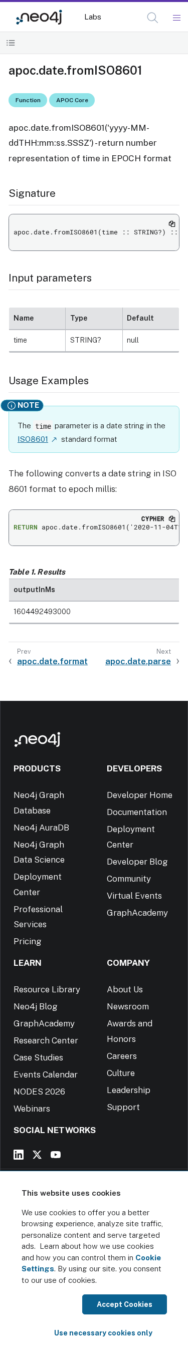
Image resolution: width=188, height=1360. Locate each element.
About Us (125, 989)
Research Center (46, 1040)
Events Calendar (46, 1074)
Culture (121, 1073)
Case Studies (38, 1057)
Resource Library (47, 989)
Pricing (28, 941)
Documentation (137, 812)
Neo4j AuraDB (41, 828)
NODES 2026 (39, 1091)
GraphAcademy (137, 913)
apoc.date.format (52, 661)
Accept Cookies (124, 1304)
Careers (122, 1056)
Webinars (32, 1109)
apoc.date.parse (138, 661)
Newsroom (128, 1006)
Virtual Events (134, 896)
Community (129, 879)
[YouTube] (56, 1155)
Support (123, 1107)
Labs (92, 17)
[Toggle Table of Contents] (11, 43)
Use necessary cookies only (103, 1333)
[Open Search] (153, 18)
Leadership (128, 1090)
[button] (152, 18)
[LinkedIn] (19, 1155)
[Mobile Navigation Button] (176, 18)
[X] (37, 1155)
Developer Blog (137, 862)
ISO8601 (33, 439)
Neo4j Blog (36, 1006)
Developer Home (139, 795)
